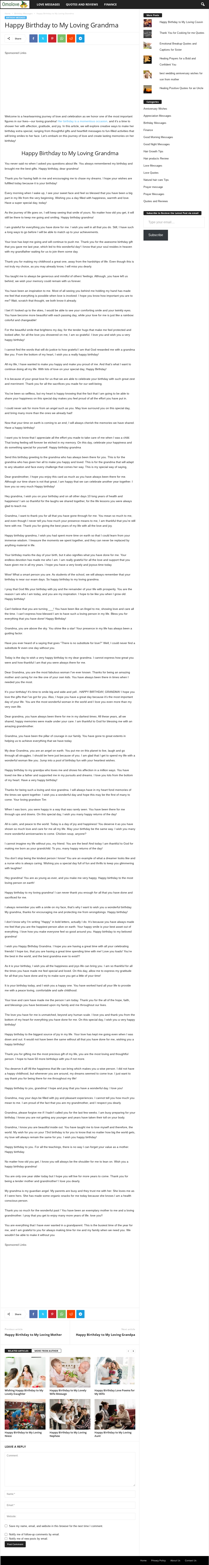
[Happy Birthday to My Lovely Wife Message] (70, 1372)
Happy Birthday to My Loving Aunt (112, 1434)
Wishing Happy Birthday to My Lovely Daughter (24, 1392)
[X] (43, 38)
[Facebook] (33, 38)
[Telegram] (80, 38)
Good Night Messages (156, 144)
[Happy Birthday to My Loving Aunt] (114, 1414)
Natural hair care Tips (156, 179)
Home (7, 13)
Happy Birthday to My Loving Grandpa (105, 1335)
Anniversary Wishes (155, 108)
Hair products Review (156, 158)
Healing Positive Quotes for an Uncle (181, 88)
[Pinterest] (52, 38)
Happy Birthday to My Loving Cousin (181, 22)
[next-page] (133, 1351)
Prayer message (153, 187)
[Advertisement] (70, 83)
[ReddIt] (71, 38)
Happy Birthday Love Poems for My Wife (114, 1392)
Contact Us (190, 1560)
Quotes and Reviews (82, 4)
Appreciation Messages (157, 115)
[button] (202, 4)
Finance (110, 4)
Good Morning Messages (158, 137)
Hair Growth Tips (153, 151)
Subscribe (155, 235)
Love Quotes (151, 172)
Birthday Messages (23, 13)
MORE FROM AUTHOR (46, 1350)
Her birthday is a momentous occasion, (83, 121)
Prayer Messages (153, 194)
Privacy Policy (158, 1560)
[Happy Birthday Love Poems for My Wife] (114, 1372)
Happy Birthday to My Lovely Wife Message (68, 1392)
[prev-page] (128, 1351)
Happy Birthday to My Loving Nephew (68, 1434)
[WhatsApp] (62, 38)
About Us (175, 1560)
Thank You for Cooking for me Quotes (182, 32)
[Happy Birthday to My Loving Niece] (25, 1414)
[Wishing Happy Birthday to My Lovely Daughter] (25, 1372)
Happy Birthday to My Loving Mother (33, 1335)
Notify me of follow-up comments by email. (34, 1534)
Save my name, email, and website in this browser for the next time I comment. (56, 1526)
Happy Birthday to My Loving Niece (23, 1434)
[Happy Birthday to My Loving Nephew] (70, 1414)
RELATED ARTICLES (18, 1350)
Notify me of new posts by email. (28, 1538)
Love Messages (48, 4)
